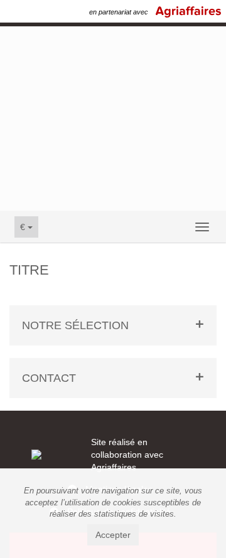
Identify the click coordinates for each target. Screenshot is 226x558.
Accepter (113, 535)
